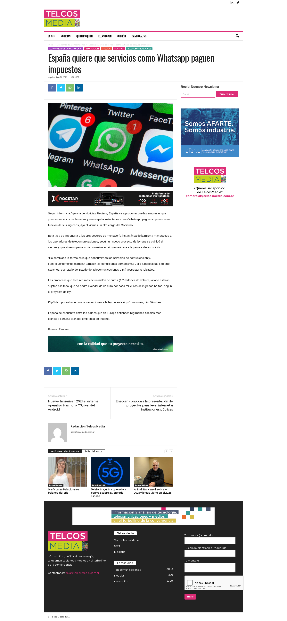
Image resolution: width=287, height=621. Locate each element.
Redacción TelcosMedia (88, 426)
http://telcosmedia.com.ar (82, 432)
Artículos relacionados (65, 451)
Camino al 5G (139, 36)
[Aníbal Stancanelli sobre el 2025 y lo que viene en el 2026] (153, 472)
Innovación (92, 48)
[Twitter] (238, 3)
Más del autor (93, 451)
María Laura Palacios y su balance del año (63, 491)
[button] (237, 36)
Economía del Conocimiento (71, 45)
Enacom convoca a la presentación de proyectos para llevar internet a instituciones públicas (144, 405)
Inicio (50, 45)
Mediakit (119, 551)
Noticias (65, 36)
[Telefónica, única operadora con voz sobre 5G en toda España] (110, 472)
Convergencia (55, 485)
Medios (106, 48)
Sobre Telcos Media (126, 540)
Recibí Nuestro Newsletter (200, 86)
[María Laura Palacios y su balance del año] (67, 472)
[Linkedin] (232, 3)
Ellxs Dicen (104, 36)
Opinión (121, 36)
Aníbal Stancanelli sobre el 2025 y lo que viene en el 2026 (152, 491)
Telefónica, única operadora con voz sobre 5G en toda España (108, 493)
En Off (51, 36)
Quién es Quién (84, 36)
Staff (117, 545)
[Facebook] (52, 88)
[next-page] (171, 451)
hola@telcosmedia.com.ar (82, 572)
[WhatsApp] (70, 88)
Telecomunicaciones (139, 48)
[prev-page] (166, 451)
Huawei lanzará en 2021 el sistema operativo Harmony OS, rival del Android (73, 405)
